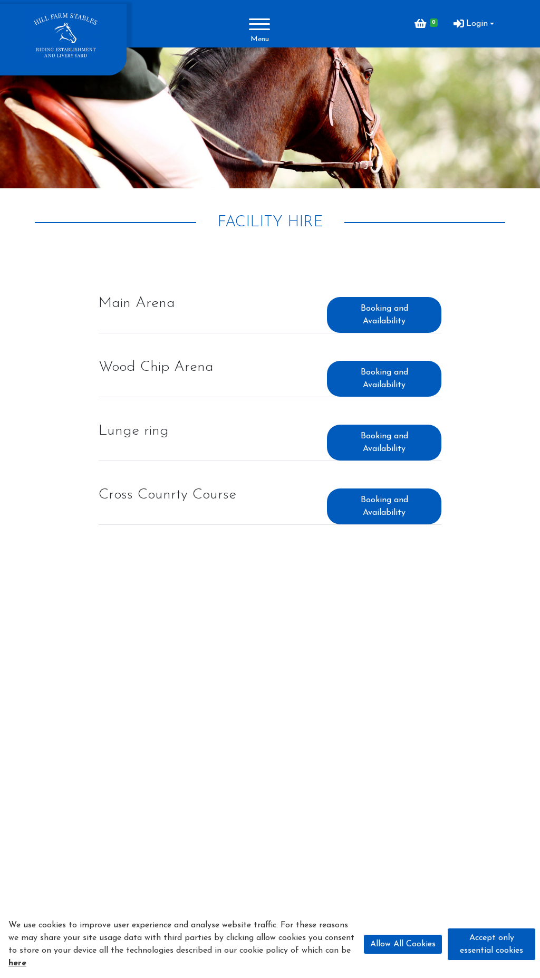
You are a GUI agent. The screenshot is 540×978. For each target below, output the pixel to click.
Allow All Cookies (403, 944)
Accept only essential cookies (491, 944)
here (17, 963)
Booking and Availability (384, 314)
